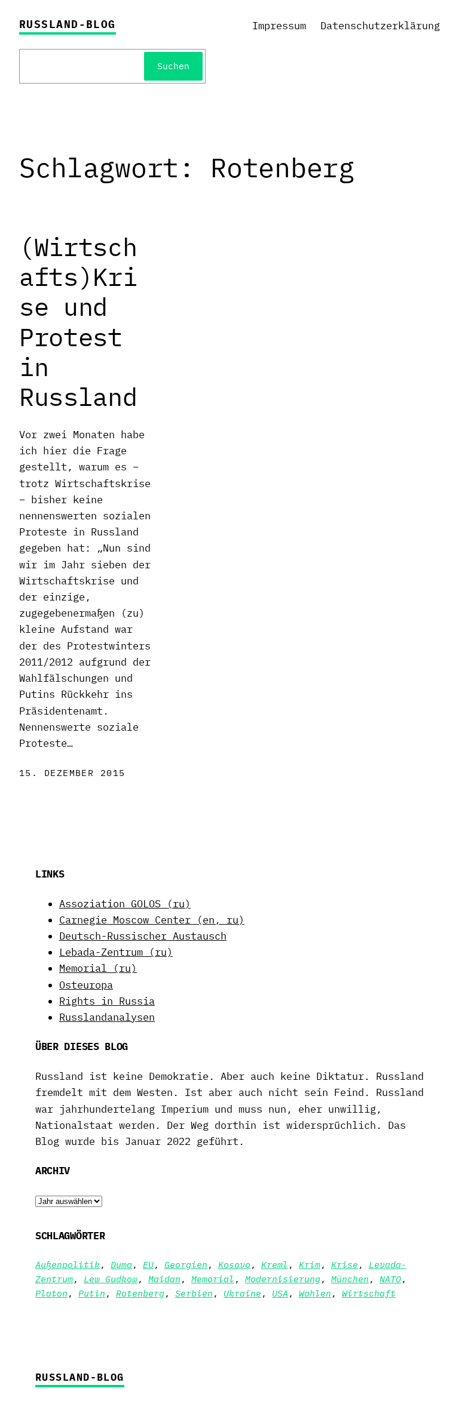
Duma (121, 1264)
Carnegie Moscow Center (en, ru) (151, 919)
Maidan (164, 1279)
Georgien (185, 1264)
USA (280, 1293)
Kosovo (234, 1264)
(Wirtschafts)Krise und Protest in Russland (78, 322)
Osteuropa (86, 985)
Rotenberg (140, 1293)
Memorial (212, 1279)
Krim (309, 1264)
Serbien (194, 1293)
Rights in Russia (107, 1001)
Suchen (173, 66)
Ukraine (242, 1293)
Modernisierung (282, 1279)
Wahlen (315, 1293)
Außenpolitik (67, 1264)
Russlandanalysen (107, 1017)
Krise (344, 1264)
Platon (51, 1293)
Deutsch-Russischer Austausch (143, 936)
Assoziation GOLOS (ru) (125, 903)
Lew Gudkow (110, 1279)
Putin (91, 1293)
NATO (390, 1279)
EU (148, 1264)
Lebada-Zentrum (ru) (116, 952)
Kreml (274, 1264)
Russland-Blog (67, 24)
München (350, 1279)
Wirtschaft (369, 1293)
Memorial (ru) (98, 968)
